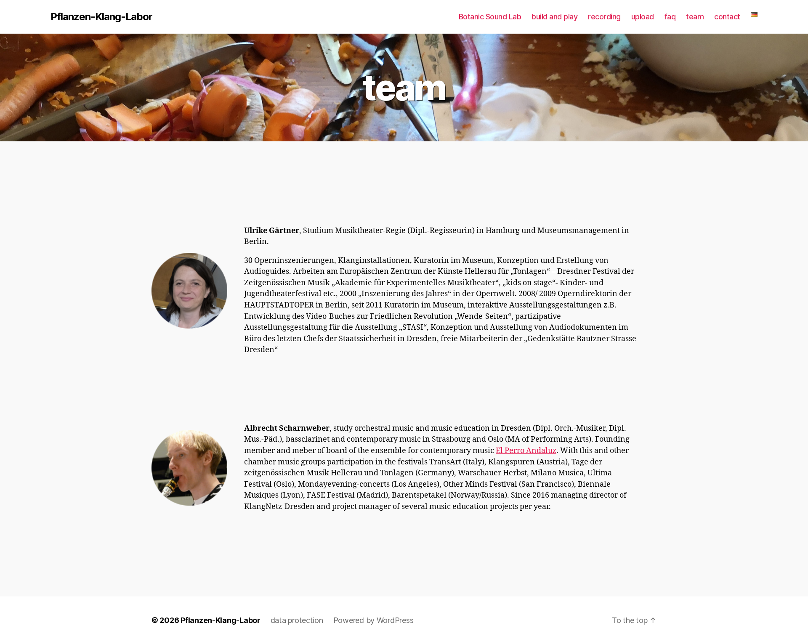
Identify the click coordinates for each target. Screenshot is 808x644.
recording (604, 16)
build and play (554, 16)
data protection (297, 620)
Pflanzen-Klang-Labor (101, 17)
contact (727, 16)
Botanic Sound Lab (490, 16)
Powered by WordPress (373, 620)
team (695, 16)
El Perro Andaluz (526, 451)
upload (642, 16)
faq (670, 16)
